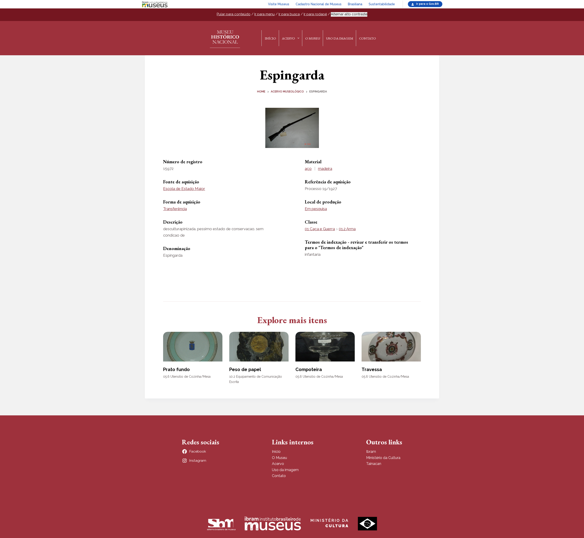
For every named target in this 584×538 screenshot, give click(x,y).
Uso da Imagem (339, 38)
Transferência (175, 208)
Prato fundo (176, 369)
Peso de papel (245, 369)
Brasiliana (355, 4)
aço (308, 168)
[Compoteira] (325, 346)
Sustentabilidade (382, 4)
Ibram (371, 451)
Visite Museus (278, 4)
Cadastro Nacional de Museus (319, 4)
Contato (367, 38)
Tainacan (373, 464)
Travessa (372, 369)
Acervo (288, 38)
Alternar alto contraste (349, 14)
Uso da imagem (285, 470)
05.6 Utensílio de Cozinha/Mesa (187, 376)
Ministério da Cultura (383, 458)
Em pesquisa (316, 208)
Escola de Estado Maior (184, 188)
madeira (325, 168)
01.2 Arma (347, 229)
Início (270, 38)
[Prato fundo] (192, 346)
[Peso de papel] (259, 346)
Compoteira (308, 369)
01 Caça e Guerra (320, 229)
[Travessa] (391, 346)
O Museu (312, 38)
